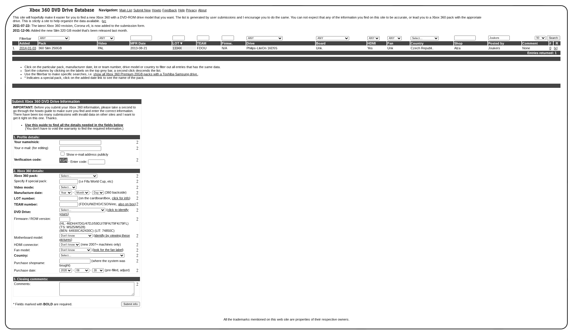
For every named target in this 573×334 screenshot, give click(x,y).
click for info (120, 198)
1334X (177, 48)
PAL (101, 48)
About (202, 10)
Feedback (169, 10)
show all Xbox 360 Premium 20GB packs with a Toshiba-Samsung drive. (145, 74)
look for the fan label (107, 250)
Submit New (142, 10)
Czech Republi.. (422, 48)
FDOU (202, 48)
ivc (104, 21)
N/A (224, 48)
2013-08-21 (138, 48)
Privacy (191, 10)
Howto (156, 10)
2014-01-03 (27, 48)
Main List (125, 10)
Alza (457, 48)
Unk (390, 48)
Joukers (494, 48)
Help (181, 10)
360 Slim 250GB (50, 48)
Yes (370, 48)
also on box (126, 204)
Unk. (319, 48)
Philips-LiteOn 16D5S (262, 48)
